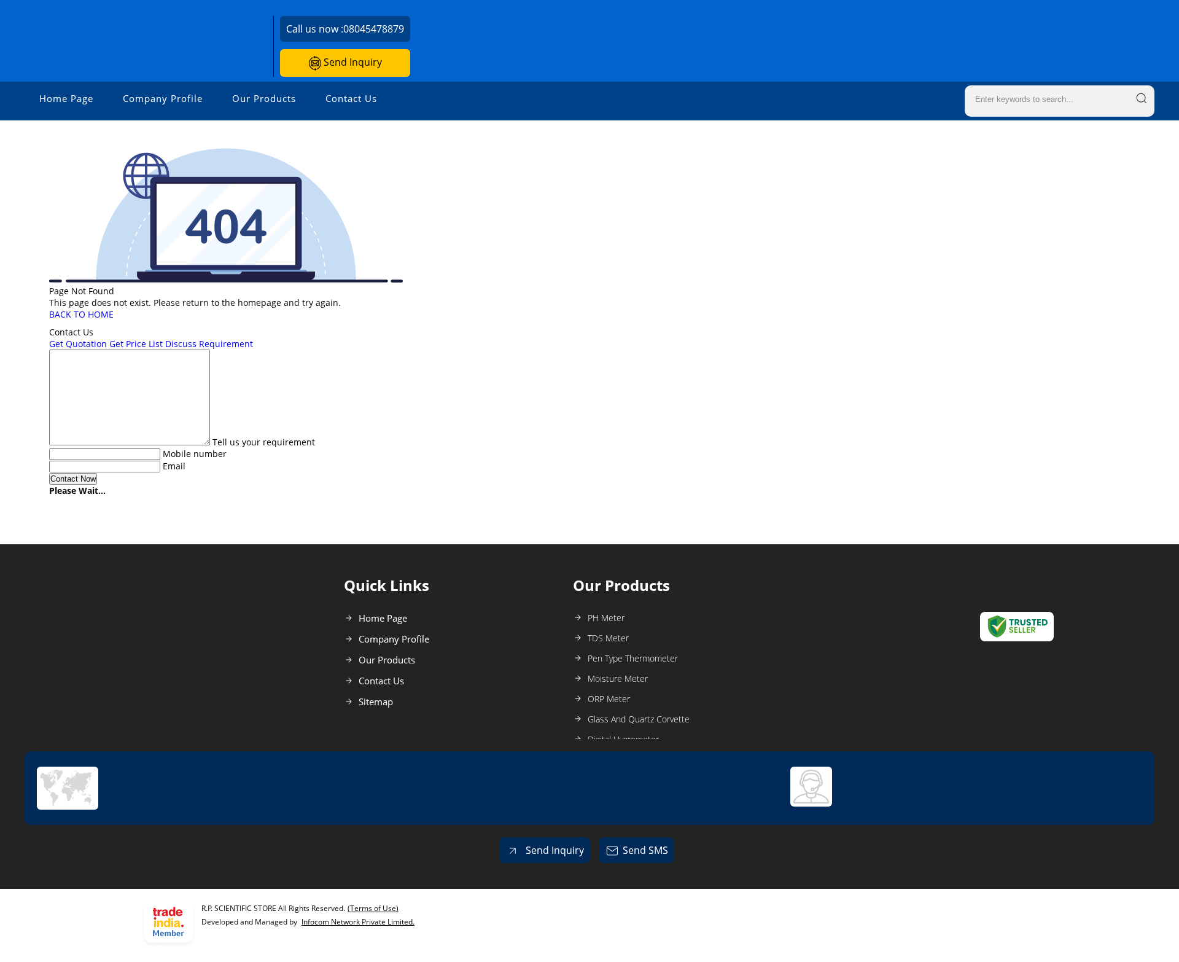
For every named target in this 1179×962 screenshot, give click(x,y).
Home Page (66, 98)
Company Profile (163, 98)
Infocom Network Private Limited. (358, 922)
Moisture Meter (618, 678)
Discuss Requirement (209, 344)
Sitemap (376, 701)
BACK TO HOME (81, 314)
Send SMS (645, 850)
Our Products (264, 98)
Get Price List (136, 344)
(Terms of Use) (373, 908)
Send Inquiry (351, 62)
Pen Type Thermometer (633, 658)
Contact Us (351, 98)
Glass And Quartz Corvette (639, 719)
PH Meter (606, 618)
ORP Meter (609, 699)
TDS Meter (608, 638)
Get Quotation (78, 344)
